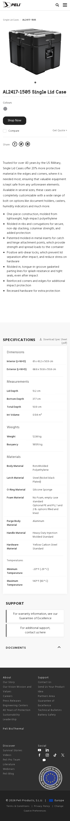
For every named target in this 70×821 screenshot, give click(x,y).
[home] (12, 5)
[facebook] (15, 144)
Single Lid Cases (11, 20)
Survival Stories (12, 750)
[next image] (57, 53)
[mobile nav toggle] (65, 4)
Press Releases (12, 701)
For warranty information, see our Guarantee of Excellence (35, 616)
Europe (58, 800)
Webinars (9, 769)
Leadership (10, 719)
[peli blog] (44, 761)
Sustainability (11, 715)
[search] (57, 5)
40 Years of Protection (17, 710)
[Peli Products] (39, 756)
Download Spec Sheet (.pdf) (55, 341)
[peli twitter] (62, 756)
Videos (7, 755)
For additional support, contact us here (35, 630)
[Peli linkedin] (47, 751)
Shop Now (14, 120)
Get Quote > (59, 130)
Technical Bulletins (50, 710)
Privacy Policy (42, 806)
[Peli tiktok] (55, 756)
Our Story (9, 682)
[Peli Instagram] (47, 756)
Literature (9, 764)
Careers (7, 696)
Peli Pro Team (11, 760)
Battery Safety (47, 715)
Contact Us (44, 682)
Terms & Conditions (18, 806)
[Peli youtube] (39, 751)
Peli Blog (8, 774)
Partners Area (46, 696)
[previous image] (13, 53)
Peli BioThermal (13, 729)
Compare (13, 131)
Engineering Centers (15, 706)
